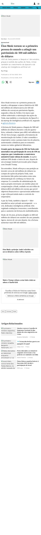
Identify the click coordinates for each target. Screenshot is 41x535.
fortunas (8, 311)
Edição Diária (6, 8)
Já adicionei (20, 300)
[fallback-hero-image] (8, 331)
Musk (14, 311)
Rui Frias (4, 71)
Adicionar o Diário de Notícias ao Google (20, 296)
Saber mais (33, 293)
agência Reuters (8, 123)
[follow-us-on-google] (37, 82)
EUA (3, 311)
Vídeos (31, 8)
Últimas (15, 8)
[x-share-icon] (6, 83)
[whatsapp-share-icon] (3, 83)
